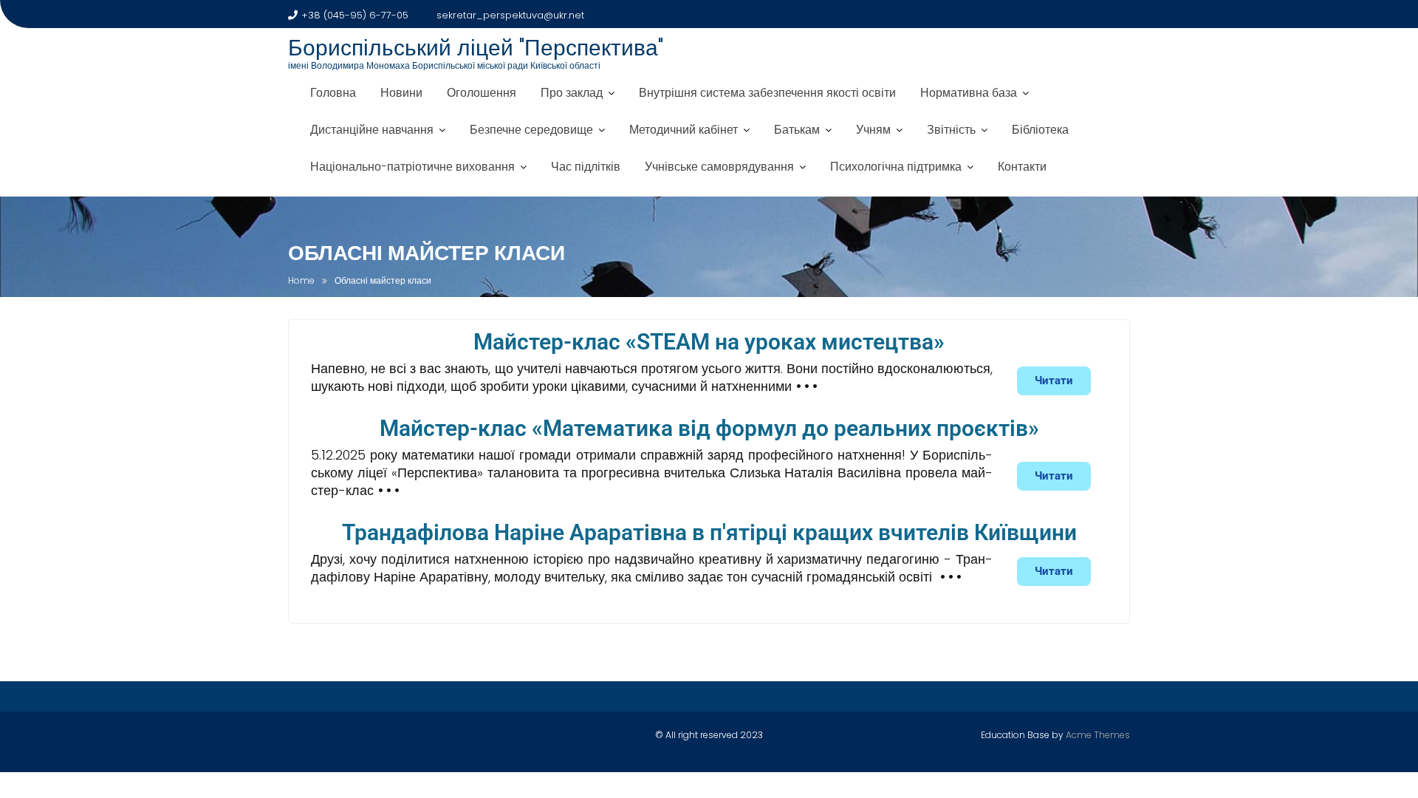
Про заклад (572, 92)
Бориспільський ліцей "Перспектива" (475, 48)
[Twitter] (326, 738)
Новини (401, 92)
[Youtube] (351, 738)
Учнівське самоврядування (719, 166)
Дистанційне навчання (372, 129)
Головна (333, 92)
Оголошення (481, 92)
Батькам (797, 129)
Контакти (1022, 166)
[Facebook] (300, 738)
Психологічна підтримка (896, 166)
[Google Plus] (377, 738)
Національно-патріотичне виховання (412, 166)
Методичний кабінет (683, 129)
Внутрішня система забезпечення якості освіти (767, 92)
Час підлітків (585, 166)
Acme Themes (1098, 735)
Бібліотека (1040, 129)
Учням (873, 129)
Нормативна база (968, 92)
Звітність (951, 129)
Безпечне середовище (531, 129)
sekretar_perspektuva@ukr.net (510, 15)
